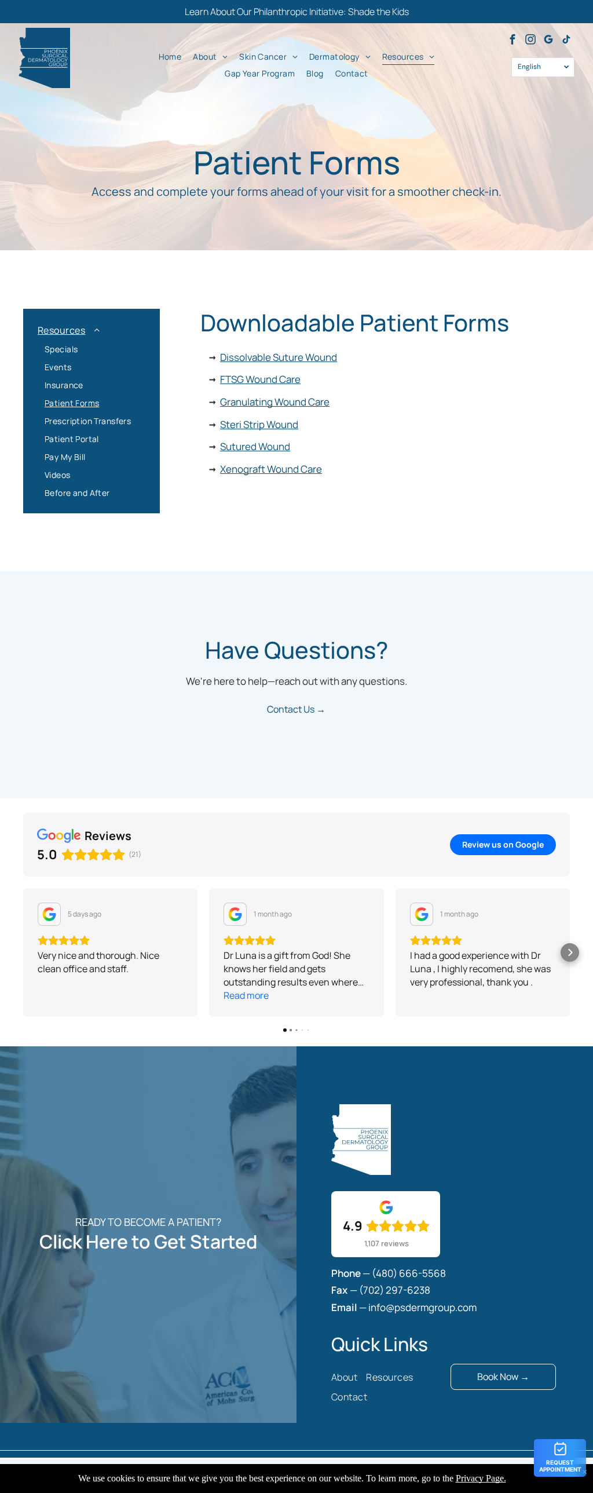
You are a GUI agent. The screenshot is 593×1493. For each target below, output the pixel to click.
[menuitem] (170, 56)
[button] (23, 952)
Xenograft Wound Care (271, 469)
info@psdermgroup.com (422, 1307)
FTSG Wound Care (260, 379)
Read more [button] (246, 995)
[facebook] (512, 40)
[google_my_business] (548, 40)
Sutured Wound (255, 446)
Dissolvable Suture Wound (278, 357)
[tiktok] (566, 40)
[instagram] (530, 40)
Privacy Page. (481, 1478)
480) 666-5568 (411, 1273)
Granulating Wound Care (275, 401)
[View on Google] (49, 914)
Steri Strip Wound (259, 424)
